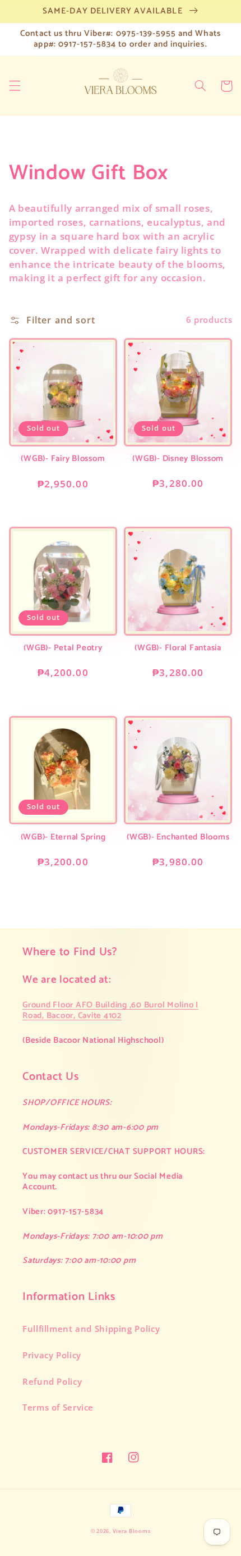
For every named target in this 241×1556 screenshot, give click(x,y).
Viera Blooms (132, 1531)
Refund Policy (52, 1381)
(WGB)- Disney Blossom (178, 459)
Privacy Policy (51, 1355)
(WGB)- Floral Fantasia (178, 648)
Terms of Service (58, 1407)
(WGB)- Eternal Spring (63, 837)
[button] (14, 86)
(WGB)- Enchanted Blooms (178, 837)
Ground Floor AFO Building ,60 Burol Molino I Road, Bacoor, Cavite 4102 (110, 1010)
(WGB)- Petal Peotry (63, 648)
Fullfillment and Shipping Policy (91, 1328)
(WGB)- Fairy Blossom (63, 459)
